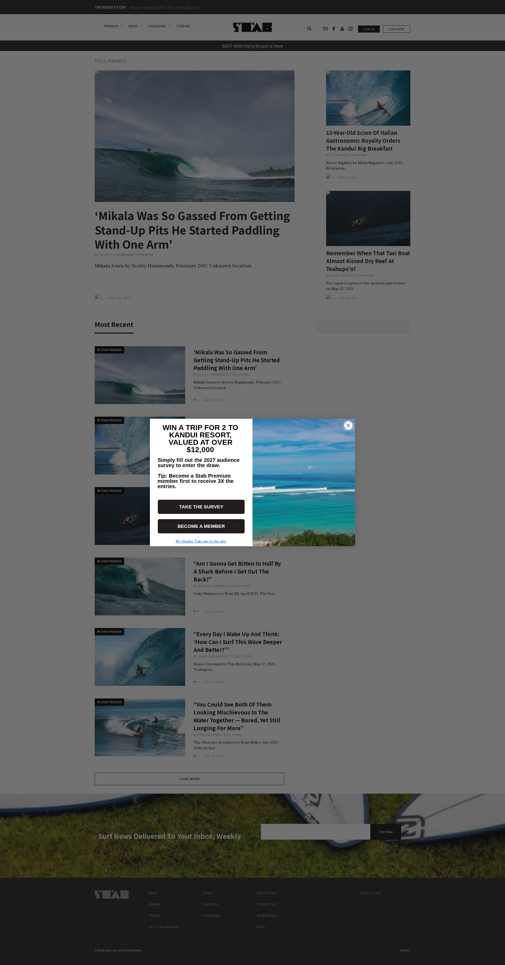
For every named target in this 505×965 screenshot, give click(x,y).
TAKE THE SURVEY (201, 506)
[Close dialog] (348, 425)
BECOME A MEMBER (201, 526)
